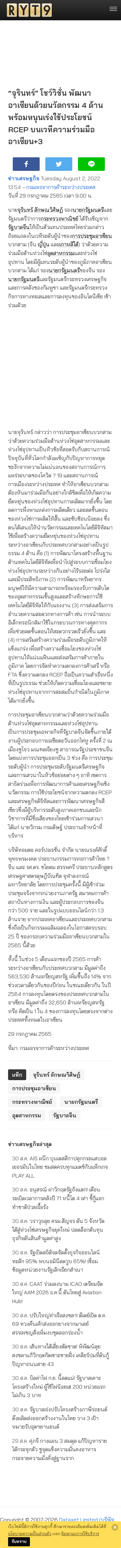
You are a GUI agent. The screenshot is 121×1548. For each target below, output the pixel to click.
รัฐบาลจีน (19, 227)
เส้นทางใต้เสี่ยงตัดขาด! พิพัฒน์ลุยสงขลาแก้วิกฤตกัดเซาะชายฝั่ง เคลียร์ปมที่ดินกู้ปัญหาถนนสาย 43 (60, 1355)
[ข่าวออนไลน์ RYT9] (27, 10)
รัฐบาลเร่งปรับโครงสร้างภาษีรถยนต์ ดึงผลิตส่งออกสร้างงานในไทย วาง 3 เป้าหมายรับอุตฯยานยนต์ (59, 1418)
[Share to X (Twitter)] (58, 164)
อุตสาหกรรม (60, 253)
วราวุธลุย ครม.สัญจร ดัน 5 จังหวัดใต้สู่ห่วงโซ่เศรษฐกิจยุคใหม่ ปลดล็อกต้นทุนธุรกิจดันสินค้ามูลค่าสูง (58, 1229)
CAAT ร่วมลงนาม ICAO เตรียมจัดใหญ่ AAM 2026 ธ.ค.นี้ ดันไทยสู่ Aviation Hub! (57, 1292)
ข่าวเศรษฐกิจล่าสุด (30, 1144)
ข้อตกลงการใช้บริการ (80, 1533)
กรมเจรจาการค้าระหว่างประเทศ (60, 187)
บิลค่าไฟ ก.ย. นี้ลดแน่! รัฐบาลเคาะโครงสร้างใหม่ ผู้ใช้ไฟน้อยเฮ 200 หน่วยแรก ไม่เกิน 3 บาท (59, 1386)
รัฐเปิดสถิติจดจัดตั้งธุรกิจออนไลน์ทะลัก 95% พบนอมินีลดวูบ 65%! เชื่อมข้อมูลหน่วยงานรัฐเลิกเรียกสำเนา (56, 1261)
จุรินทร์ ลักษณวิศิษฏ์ (40, 209)
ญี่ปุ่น (43, 244)
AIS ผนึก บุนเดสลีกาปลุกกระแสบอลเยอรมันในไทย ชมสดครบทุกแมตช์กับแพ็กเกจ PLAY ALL (60, 1167)
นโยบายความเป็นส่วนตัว (29, 1533)
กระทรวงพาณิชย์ (59, 218)
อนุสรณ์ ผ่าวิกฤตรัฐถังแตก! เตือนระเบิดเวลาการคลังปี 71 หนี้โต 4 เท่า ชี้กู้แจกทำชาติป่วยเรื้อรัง (58, 1198)
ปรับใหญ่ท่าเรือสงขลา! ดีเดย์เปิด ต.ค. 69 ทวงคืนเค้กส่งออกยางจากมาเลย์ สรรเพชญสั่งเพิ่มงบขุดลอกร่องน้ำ (59, 1324)
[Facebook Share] (26, 164)
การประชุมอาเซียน (92, 235)
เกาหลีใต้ (68, 244)
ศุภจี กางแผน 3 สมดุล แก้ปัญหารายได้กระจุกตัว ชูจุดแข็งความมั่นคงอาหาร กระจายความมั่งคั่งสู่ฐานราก (59, 1449)
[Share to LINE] (91, 164)
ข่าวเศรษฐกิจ (23, 178)
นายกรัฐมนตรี (88, 209)
